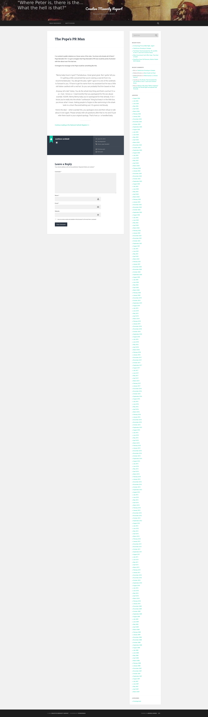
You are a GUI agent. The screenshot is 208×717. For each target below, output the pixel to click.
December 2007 (137, 668)
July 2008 (135, 650)
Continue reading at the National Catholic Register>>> (72, 125)
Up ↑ (159, 713)
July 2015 (135, 432)
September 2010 (137, 583)
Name (57, 195)
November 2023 (137, 176)
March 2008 (136, 660)
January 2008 (136, 666)
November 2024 (137, 145)
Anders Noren (152, 713)
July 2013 (135, 495)
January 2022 (136, 233)
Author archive (56, 142)
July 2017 (135, 370)
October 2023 (136, 178)
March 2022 (136, 228)
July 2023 (135, 186)
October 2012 (136, 518)
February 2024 (137, 168)
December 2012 (137, 513)
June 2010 (136, 590)
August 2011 (136, 554)
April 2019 (136, 316)
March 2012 (136, 536)
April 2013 (136, 502)
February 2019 (137, 321)
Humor (99, 144)
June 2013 (136, 497)
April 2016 (136, 409)
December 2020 (137, 267)
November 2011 (137, 546)
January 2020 (136, 295)
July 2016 (135, 401)
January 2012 (136, 541)
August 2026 (136, 98)
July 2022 (135, 217)
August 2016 (136, 399)
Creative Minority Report (104, 8)
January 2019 (136, 324)
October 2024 (136, 147)
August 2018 (136, 336)
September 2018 (137, 334)
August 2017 (136, 368)
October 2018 (136, 331)
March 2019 (136, 318)
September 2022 (137, 212)
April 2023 (136, 194)
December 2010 (137, 575)
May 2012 (135, 531)
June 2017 (136, 373)
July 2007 (135, 681)
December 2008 (137, 637)
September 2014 (137, 458)
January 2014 (136, 479)
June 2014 (136, 466)
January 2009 (136, 634)
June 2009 (136, 622)
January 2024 (136, 171)
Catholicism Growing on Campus (142, 48)
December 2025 (137, 119)
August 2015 (136, 430)
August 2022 (136, 215)
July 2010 (135, 588)
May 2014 (135, 469)
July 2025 (135, 132)
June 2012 (136, 528)
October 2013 (136, 487)
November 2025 (137, 121)
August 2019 (136, 305)
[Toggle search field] (158, 23)
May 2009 (135, 624)
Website (57, 211)
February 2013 (137, 508)
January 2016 (136, 417)
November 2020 (137, 269)
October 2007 (136, 673)
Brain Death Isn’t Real (150, 73)
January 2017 (136, 386)
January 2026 (136, 116)
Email (57, 203)
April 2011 (136, 564)
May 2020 (135, 285)
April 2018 (136, 347)
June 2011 (136, 559)
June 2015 (136, 435)
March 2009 (136, 629)
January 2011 (136, 572)
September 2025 (137, 127)
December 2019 (137, 298)
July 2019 (135, 308)
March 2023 (136, 197)
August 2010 (136, 585)
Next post (100, 151)
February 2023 (137, 199)
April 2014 (136, 471)
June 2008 (136, 653)
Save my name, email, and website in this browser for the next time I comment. (77, 219)
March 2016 (136, 412)
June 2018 (136, 342)
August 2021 (136, 246)
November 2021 (137, 238)
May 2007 (135, 686)
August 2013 (136, 492)
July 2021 (135, 248)
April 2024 (136, 163)
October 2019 (136, 300)
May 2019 (135, 313)
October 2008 (136, 642)
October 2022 (136, 210)
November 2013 (137, 484)
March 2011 (136, 567)
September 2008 (137, 645)
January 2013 (136, 510)
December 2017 (137, 357)
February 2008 (137, 663)
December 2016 (137, 388)
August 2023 (136, 184)
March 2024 (136, 165)
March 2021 (136, 259)
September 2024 (137, 150)
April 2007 (136, 689)
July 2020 (135, 279)
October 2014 (136, 456)
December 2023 (137, 173)
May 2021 (135, 254)
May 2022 (135, 223)
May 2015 (135, 438)
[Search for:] (145, 35)
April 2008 (136, 658)
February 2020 (137, 292)
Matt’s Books (70, 23)
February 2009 (137, 632)
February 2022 (137, 230)
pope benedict (105, 144)
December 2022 (137, 204)
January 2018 (136, 355)
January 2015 (136, 448)
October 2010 (136, 580)
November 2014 (137, 453)
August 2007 (136, 679)
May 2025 (135, 137)
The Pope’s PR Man (70, 39)
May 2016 (135, 406)
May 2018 (135, 344)
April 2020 (136, 287)
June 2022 (136, 220)
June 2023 (136, 189)
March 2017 (136, 381)
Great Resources (55, 23)
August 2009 (136, 616)
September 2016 (137, 396)
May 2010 (135, 593)
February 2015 (137, 445)
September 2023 (137, 181)
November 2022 (137, 207)
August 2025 (136, 129)
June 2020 (136, 282)
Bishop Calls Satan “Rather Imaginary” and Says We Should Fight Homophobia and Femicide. (145, 87)
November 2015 (137, 422)
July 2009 (135, 619)
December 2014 (137, 450)
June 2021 (136, 251)
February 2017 (137, 383)
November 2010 (137, 577)
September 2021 (137, 243)
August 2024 (136, 153)
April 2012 (136, 533)
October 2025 (136, 124)
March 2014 (136, 474)
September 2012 (137, 520)
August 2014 (136, 461)
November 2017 (137, 360)
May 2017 (135, 375)
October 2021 (136, 241)
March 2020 (136, 290)
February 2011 (137, 570)
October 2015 (136, 425)
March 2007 (136, 691)
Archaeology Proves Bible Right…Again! (143, 46)
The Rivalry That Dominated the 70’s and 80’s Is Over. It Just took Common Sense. (145, 51)
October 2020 (136, 272)
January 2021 (136, 264)
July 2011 (135, 557)
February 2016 (137, 414)
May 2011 (135, 562)
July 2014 (135, 463)
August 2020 (136, 277)
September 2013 (137, 489)
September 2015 (137, 427)
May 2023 (135, 191)
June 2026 (136, 103)
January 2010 (136, 603)
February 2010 (137, 601)
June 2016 (136, 404)
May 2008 (135, 655)
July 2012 (135, 526)
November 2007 (137, 671)
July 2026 (135, 101)
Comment (58, 171)
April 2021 (136, 256)
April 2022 (136, 225)
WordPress (82, 713)
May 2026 (135, 106)
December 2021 (137, 235)
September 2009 (137, 614)
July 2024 (135, 155)
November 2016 (137, 391)
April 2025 (136, 140)
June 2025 (136, 134)
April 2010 (136, 596)
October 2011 (136, 549)
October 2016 (136, 394)
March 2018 (136, 349)
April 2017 (136, 378)
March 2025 (136, 142)
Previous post (101, 149)
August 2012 (136, 523)
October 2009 (136, 611)
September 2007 (137, 676)
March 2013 (136, 505)
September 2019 (137, 303)
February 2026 (137, 114)
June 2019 (136, 311)
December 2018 (137, 326)
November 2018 (137, 329)
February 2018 (137, 352)
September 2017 (137, 365)
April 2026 (136, 109)
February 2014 (137, 476)
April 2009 (136, 627)
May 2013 (135, 500)
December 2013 (137, 482)
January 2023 (136, 202)
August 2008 (136, 647)
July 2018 (135, 339)
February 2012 (137, 539)
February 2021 (137, 261)
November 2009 (137, 609)
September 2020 (137, 274)
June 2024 (136, 158)
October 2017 (136, 362)
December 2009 (137, 606)
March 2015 (136, 443)
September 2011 (137, 552)
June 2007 (136, 684)
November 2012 (137, 515)
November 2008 (137, 640)
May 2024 (135, 160)
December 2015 (137, 419)
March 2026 (136, 111)
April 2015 (136, 440)
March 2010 (136, 598)
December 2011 (137, 544)
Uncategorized (101, 141)
